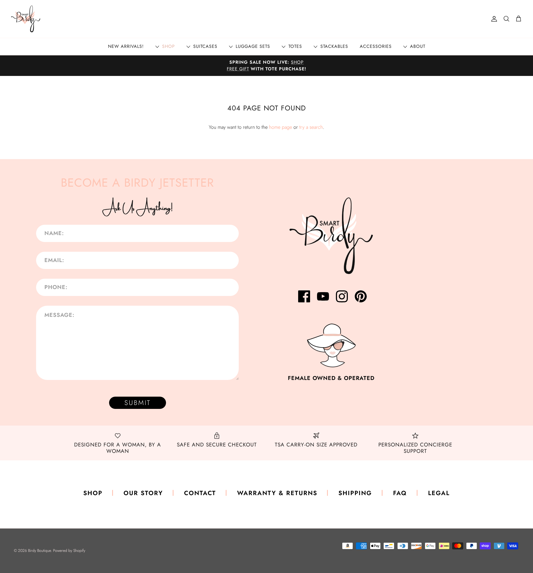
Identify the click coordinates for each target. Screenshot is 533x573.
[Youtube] (323, 296)
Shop (92, 492)
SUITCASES (204, 46)
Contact (200, 492)
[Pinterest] (361, 296)
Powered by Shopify (69, 550)
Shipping (355, 492)
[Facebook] (304, 296)
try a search (311, 127)
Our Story (143, 492)
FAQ (400, 492)
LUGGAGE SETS (252, 46)
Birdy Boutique (39, 550)
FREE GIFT (238, 69)
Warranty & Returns (277, 492)
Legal (439, 492)
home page (280, 127)
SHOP (167, 46)
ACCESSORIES (376, 46)
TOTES (294, 46)
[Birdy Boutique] (25, 19)
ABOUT (416, 46)
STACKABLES (333, 46)
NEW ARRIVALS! (126, 46)
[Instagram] (342, 296)
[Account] (493, 19)
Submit (137, 402)
